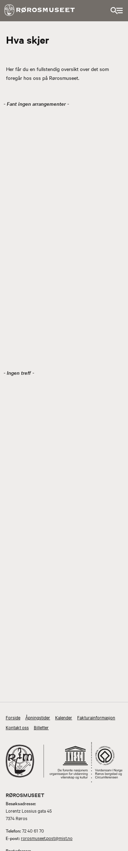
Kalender (63, 717)
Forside (13, 717)
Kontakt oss (17, 727)
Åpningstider (37, 717)
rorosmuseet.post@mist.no (47, 838)
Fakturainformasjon (96, 717)
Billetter (41, 727)
